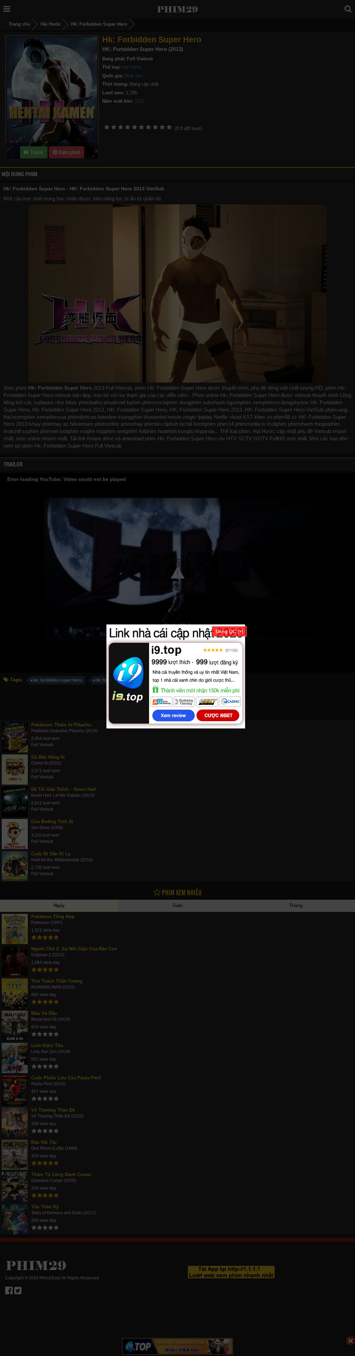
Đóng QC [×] (229, 631)
